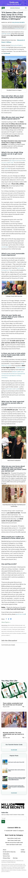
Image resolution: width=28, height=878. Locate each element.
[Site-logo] (3, 8)
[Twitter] (8, 619)
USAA (6, 168)
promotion (4, 247)
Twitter (14, 830)
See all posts (14, 792)
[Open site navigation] (26, 8)
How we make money (19, 28)
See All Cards (14, 749)
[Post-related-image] (14, 690)
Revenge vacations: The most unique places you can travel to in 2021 (13, 734)
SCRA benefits (20, 367)
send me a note (20, 614)
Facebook (6, 53)
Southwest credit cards (12, 389)
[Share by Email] (10, 619)
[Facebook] (6, 619)
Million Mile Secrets (18, 22)
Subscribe (4, 812)
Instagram (21, 830)
